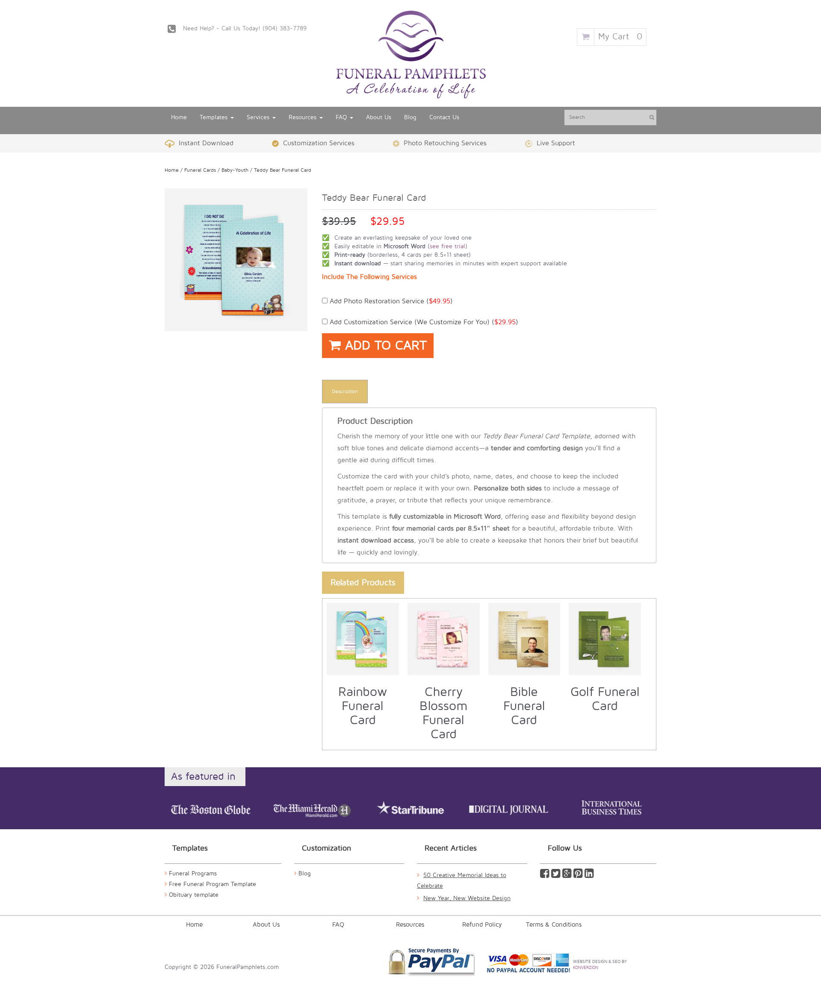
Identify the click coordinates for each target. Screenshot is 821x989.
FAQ (342, 117)
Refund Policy (482, 924)
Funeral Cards (200, 170)
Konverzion (585, 967)
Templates (215, 117)
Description (345, 391)
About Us (378, 117)
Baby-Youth (234, 170)
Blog (410, 117)
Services (259, 117)
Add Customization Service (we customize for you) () (423, 322)
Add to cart (384, 345)
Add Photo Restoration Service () (390, 301)
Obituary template (194, 895)
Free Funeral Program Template (212, 884)
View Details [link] (367, 613)
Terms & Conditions (554, 924)
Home (179, 117)
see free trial (447, 246)
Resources (304, 117)
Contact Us (444, 117)
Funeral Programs (193, 873)
